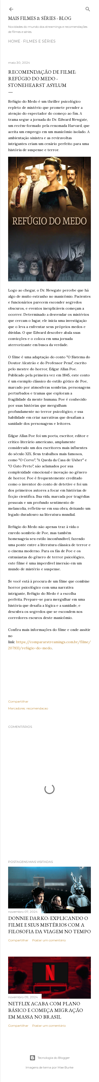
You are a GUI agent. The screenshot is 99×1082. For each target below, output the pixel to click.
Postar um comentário (49, 940)
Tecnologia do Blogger (54, 1058)
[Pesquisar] (88, 8)
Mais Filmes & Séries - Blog (39, 18)
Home (14, 41)
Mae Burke (65, 1067)
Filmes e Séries (39, 41)
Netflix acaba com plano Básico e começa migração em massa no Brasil (45, 1010)
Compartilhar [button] (18, 701)
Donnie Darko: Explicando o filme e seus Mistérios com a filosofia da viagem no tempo (49, 925)
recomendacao (37, 708)
